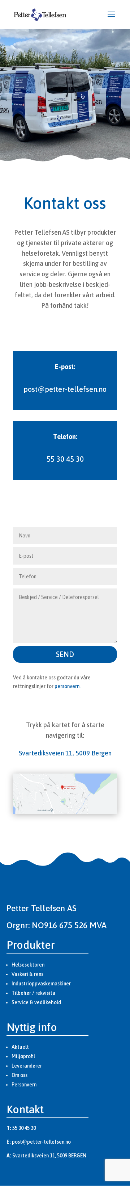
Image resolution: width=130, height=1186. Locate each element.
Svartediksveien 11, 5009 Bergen (65, 753)
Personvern (24, 1084)
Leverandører (27, 1066)
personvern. (68, 686)
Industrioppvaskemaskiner (41, 983)
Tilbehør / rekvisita (33, 993)
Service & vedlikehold (36, 1002)
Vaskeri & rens (27, 974)
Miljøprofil (23, 1056)
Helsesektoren (28, 965)
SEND (65, 654)
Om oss (19, 1075)
